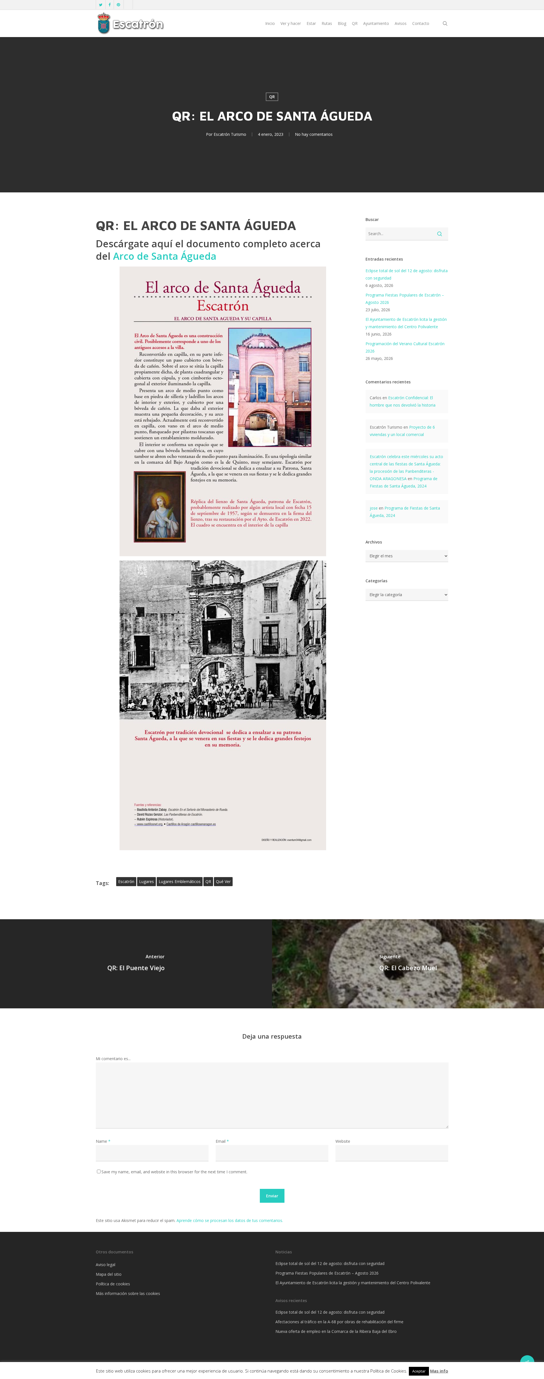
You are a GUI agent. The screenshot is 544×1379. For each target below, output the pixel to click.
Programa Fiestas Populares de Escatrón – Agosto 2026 (405, 298)
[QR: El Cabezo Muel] (408, 963)
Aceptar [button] (419, 1371)
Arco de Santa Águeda (164, 256)
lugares (146, 881)
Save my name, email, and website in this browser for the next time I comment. (174, 1171)
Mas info (439, 1371)
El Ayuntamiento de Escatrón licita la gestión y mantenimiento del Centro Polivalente (406, 323)
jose (374, 508)
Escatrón (126, 881)
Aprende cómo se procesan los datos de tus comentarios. (230, 1220)
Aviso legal (105, 1264)
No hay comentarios (314, 134)
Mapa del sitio (109, 1274)
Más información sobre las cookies (128, 1293)
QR (272, 96)
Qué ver (223, 881)
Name (103, 1141)
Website (342, 1141)
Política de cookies (113, 1283)
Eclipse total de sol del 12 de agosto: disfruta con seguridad (407, 274)
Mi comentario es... (113, 1058)
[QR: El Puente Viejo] (136, 963)
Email (222, 1141)
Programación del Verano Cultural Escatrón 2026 (405, 347)
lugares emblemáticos (180, 881)
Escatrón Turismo (230, 134)
